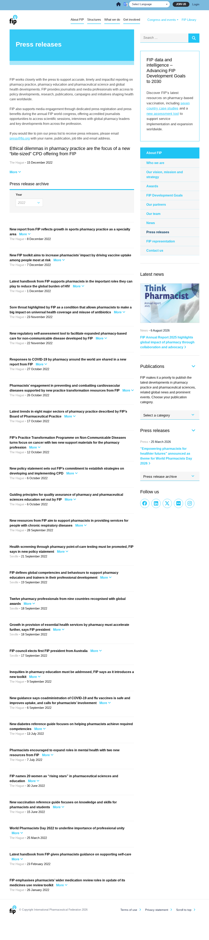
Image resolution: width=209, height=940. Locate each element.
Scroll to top (183, 909)
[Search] (193, 37)
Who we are (155, 163)
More (14, 172)
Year (17, 194)
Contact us (154, 250)
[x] (167, 503)
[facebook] (144, 503)
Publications (152, 366)
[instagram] (189, 503)
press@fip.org (20, 138)
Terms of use (128, 909)
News (150, 223)
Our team (153, 213)
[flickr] (178, 503)
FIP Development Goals (164, 195)
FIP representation (160, 241)
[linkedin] (156, 503)
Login (195, 4)
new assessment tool (163, 114)
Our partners (156, 204)
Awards (152, 186)
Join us (181, 4)
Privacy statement (156, 909)
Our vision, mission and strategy (164, 174)
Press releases (157, 232)
